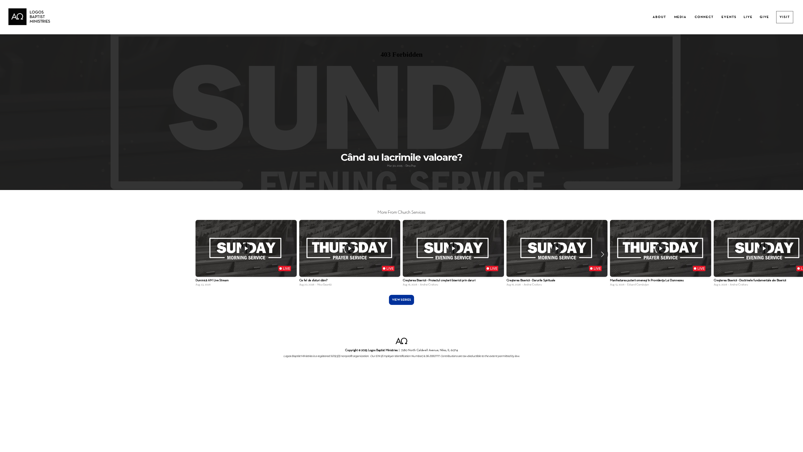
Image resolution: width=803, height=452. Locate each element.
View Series (401, 299)
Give (764, 17)
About (660, 17)
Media (681, 17)
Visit (785, 17)
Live (748, 17)
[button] (602, 254)
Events (729, 17)
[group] (246, 254)
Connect (704, 17)
